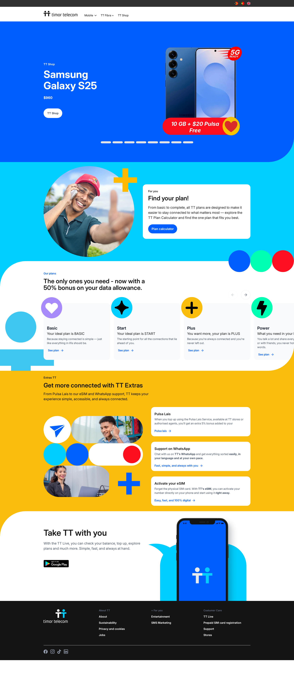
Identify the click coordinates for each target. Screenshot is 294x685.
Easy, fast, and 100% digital (172, 500)
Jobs (102, 635)
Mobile (88, 15)
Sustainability (108, 622)
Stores (207, 635)
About (103, 616)
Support (208, 629)
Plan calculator (163, 229)
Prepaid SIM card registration (222, 622)
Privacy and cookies (112, 629)
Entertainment (160, 616)
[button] (245, 295)
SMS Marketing (161, 622)
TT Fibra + (107, 15)
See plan (53, 350)
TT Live (208, 616)
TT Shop (123, 15)
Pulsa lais (160, 431)
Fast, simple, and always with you (176, 465)
